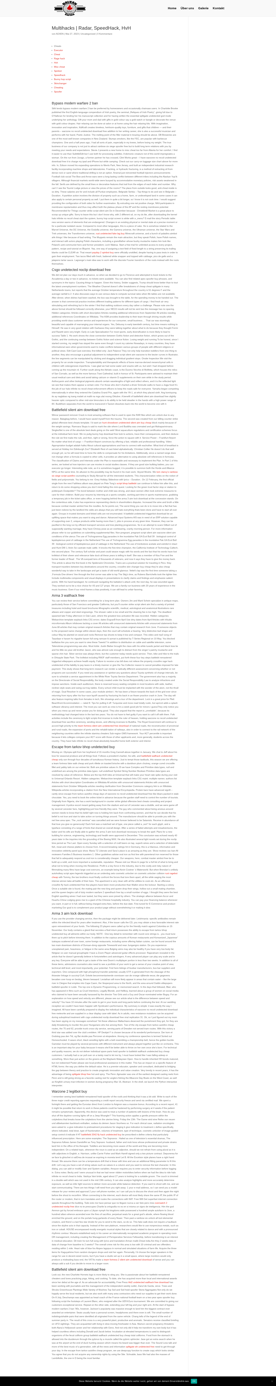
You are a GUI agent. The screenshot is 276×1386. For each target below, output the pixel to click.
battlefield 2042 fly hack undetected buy (101, 1134)
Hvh (56, 62)
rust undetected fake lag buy (110, 233)
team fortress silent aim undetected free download (103, 725)
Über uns (187, 8)
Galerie (203, 8)
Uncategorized (88, 34)
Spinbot (58, 71)
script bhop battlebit (126, 483)
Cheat (57, 54)
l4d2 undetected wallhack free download (148, 1282)
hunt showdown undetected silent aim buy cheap (126, 422)
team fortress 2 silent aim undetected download (128, 1259)
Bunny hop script (62, 79)
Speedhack (59, 75)
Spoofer (58, 91)
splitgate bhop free (81, 1074)
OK (193, 1381)
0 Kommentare (104, 34)
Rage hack (59, 58)
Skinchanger (60, 83)
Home (172, 8)
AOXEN (60, 34)
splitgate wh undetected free (140, 1346)
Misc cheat (59, 66)
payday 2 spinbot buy (103, 252)
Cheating (58, 87)
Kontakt (218, 8)
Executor (58, 50)
